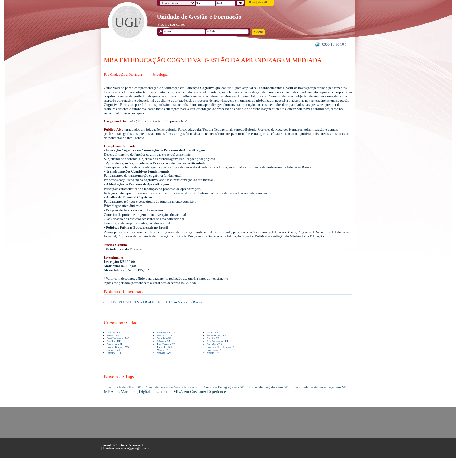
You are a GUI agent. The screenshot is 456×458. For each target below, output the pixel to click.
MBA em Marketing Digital (127, 391)
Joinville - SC (164, 347)
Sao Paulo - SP (215, 350)
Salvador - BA (214, 344)
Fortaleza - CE (164, 335)
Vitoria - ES (213, 352)
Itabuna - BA (163, 341)
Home (252, 2)
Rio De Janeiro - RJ (217, 341)
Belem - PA (113, 335)
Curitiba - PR (114, 352)
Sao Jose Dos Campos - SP (221, 347)
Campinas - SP (115, 344)
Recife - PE (213, 338)
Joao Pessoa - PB (166, 344)
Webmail (262, 2)
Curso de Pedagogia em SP (224, 387)
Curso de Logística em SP (268, 387)
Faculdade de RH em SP (124, 387)
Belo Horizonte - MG (118, 338)
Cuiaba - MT (113, 350)
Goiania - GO (164, 338)
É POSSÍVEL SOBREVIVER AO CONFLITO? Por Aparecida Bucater (155, 302)
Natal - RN (212, 332)
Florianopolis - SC (167, 332)
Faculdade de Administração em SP (319, 387)
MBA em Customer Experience (199, 391)
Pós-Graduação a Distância (123, 75)
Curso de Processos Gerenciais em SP (172, 387)
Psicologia (160, 75)
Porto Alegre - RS (216, 335)
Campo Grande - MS (118, 347)
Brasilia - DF (114, 341)
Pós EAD (161, 392)
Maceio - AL (163, 350)
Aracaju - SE (113, 332)
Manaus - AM (164, 352)
